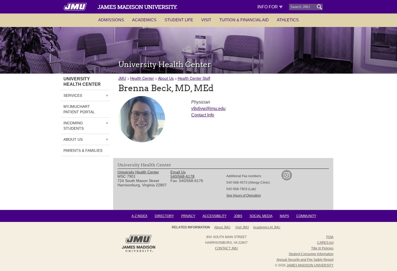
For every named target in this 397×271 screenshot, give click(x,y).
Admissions (111, 20)
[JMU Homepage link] (138, 251)
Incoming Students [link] (73, 126)
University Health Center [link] (82, 82)
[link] (286, 179)
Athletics (288, 20)
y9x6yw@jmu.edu (208, 108)
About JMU (222, 227)
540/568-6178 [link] (182, 176)
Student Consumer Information (311, 254)
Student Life (178, 20)
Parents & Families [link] (82, 150)
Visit (206, 20)
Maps (284, 216)
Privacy (188, 216)
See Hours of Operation (243, 195)
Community (306, 216)
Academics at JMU (266, 227)
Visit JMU (242, 227)
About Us (166, 78)
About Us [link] (73, 139)
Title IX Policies (322, 248)
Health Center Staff (194, 78)
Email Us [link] (178, 172)
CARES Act (325, 243)
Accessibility (215, 216)
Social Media (261, 216)
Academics (144, 20)
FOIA (330, 237)
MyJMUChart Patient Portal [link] (79, 109)
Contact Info (202, 115)
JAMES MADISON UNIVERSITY (310, 265)
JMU (122, 78)
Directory (164, 216)
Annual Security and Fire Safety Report (305, 260)
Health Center (142, 78)
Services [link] (72, 95)
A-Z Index (139, 216)
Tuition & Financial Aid (244, 20)
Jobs (238, 216)
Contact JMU (226, 248)
